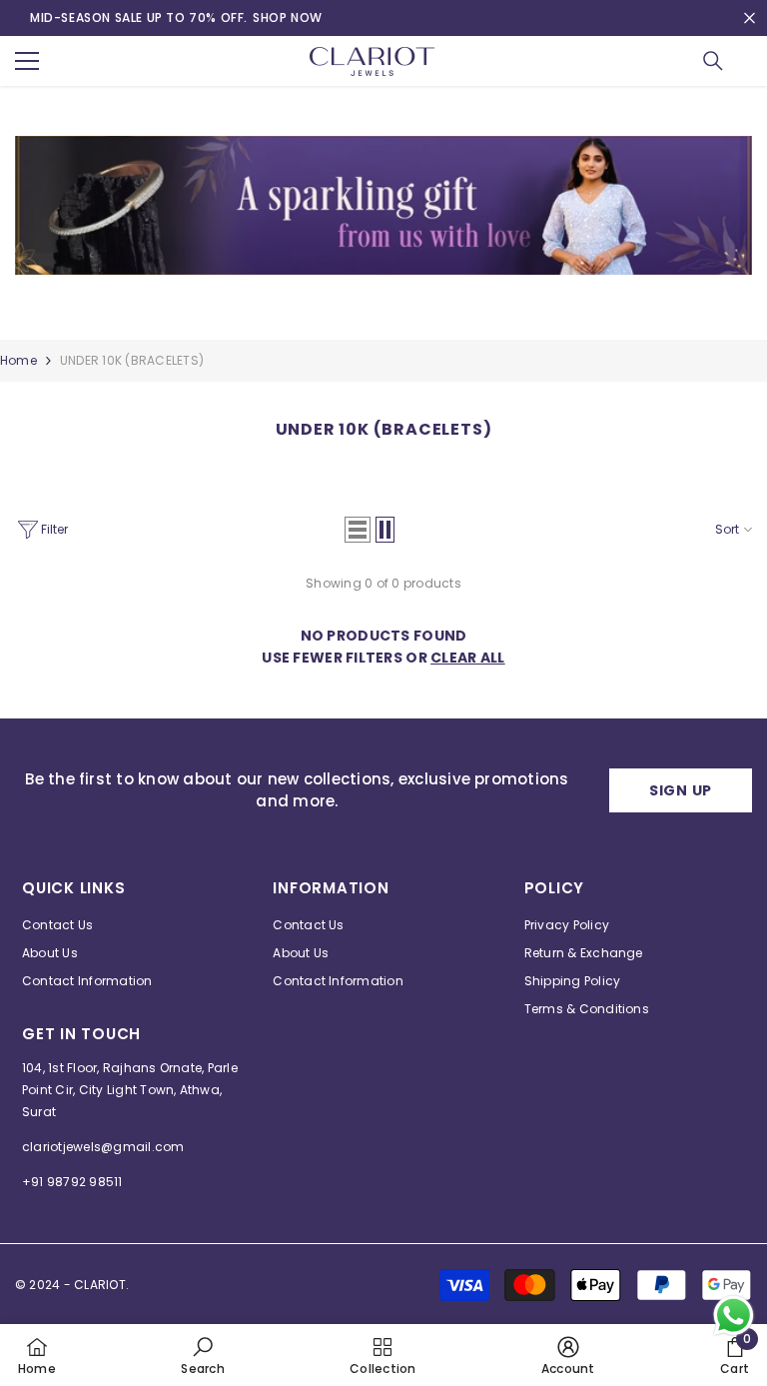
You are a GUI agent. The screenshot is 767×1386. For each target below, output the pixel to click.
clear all (467, 658)
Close (749, 18)
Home (18, 360)
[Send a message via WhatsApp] (733, 1315)
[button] (358, 530)
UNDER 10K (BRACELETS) (132, 360)
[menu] (27, 61)
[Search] (713, 61)
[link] (383, 213)
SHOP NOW (288, 17)
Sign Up (680, 790)
